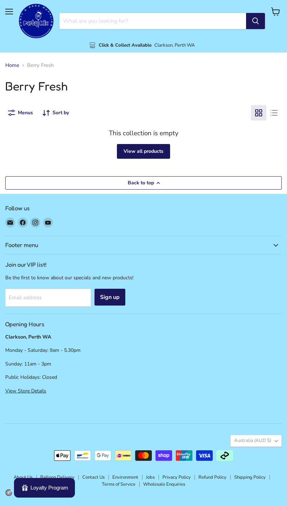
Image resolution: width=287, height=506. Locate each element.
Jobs (150, 477)
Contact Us (93, 477)
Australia (252, 440)
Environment (125, 477)
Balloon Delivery (57, 477)
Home (12, 65)
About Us (23, 477)
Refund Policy (212, 477)
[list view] (274, 113)
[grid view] (258, 113)
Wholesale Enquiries (164, 484)
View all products (143, 151)
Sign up (110, 297)
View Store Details (25, 391)
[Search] (255, 21)
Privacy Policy (176, 477)
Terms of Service (118, 484)
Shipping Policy (250, 477)
